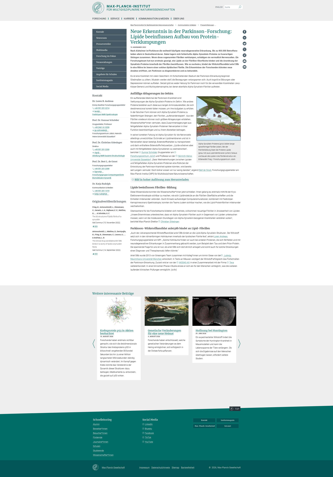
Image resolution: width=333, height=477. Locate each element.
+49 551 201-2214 (102, 108)
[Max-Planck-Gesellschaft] (97, 467)
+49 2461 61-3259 (102, 127)
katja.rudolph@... (102, 194)
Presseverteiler (103, 44)
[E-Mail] (244, 61)
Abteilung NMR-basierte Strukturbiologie (108, 156)
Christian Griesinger (170, 221)
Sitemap (175, 467)
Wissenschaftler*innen (103, 455)
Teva (231, 262)
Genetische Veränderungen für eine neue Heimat (164, 332)
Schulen (96, 446)
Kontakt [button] (97, 95)
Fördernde (97, 437)
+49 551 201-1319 (102, 191)
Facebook (149, 433)
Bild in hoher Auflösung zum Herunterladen (162, 179)
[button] (238, 138)
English (219, 7)
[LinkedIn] (244, 38)
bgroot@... (99, 172)
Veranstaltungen (104, 62)
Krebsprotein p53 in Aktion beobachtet (116, 332)
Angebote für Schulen (106, 74)
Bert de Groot (205, 170)
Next (239, 344)
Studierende (98, 450)
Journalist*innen (100, 442)
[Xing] (244, 55)
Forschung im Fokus (106, 56)
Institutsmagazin (104, 80)
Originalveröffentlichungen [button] (109, 201)
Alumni (96, 424)
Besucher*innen (100, 433)
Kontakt (100, 32)
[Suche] (240, 7)
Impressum (144, 467)
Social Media (102, 86)
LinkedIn (149, 424)
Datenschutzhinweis (160, 467)
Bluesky (148, 428)
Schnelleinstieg (102, 419)
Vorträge (100, 68)
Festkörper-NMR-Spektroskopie (105, 114)
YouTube (149, 442)
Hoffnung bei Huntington (211, 330)
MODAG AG (184, 262)
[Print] (244, 67)
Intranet (227, 426)
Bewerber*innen (100, 428)
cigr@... (98, 153)
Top (237, 409)
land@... (98, 111)
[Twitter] (244, 49)
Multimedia (101, 50)
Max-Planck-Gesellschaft (205, 426)
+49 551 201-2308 (102, 169)
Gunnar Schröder (149, 152)
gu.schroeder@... (101, 130)
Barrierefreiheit (187, 467)
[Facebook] (244, 32)
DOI (96, 226)
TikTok (148, 437)
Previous (94, 344)
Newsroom (101, 38)
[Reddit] (244, 43)
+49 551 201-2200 (102, 149)
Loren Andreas (220, 236)
